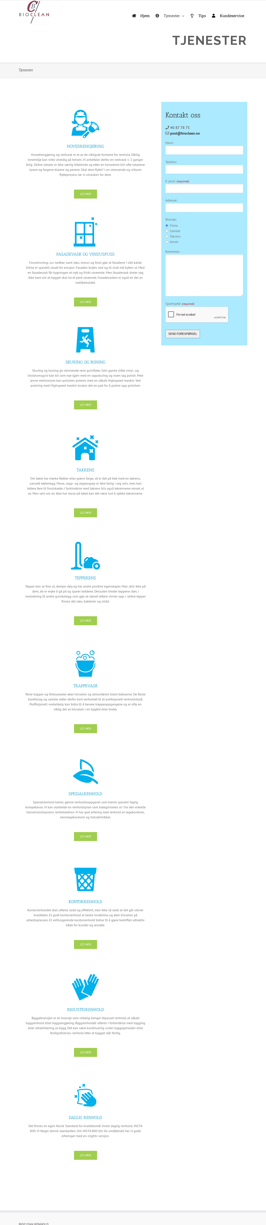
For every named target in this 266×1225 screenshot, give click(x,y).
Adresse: (171, 200)
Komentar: (172, 251)
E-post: (177, 181)
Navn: (169, 143)
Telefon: (171, 162)
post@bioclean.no (185, 133)
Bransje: (171, 219)
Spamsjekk (179, 303)
